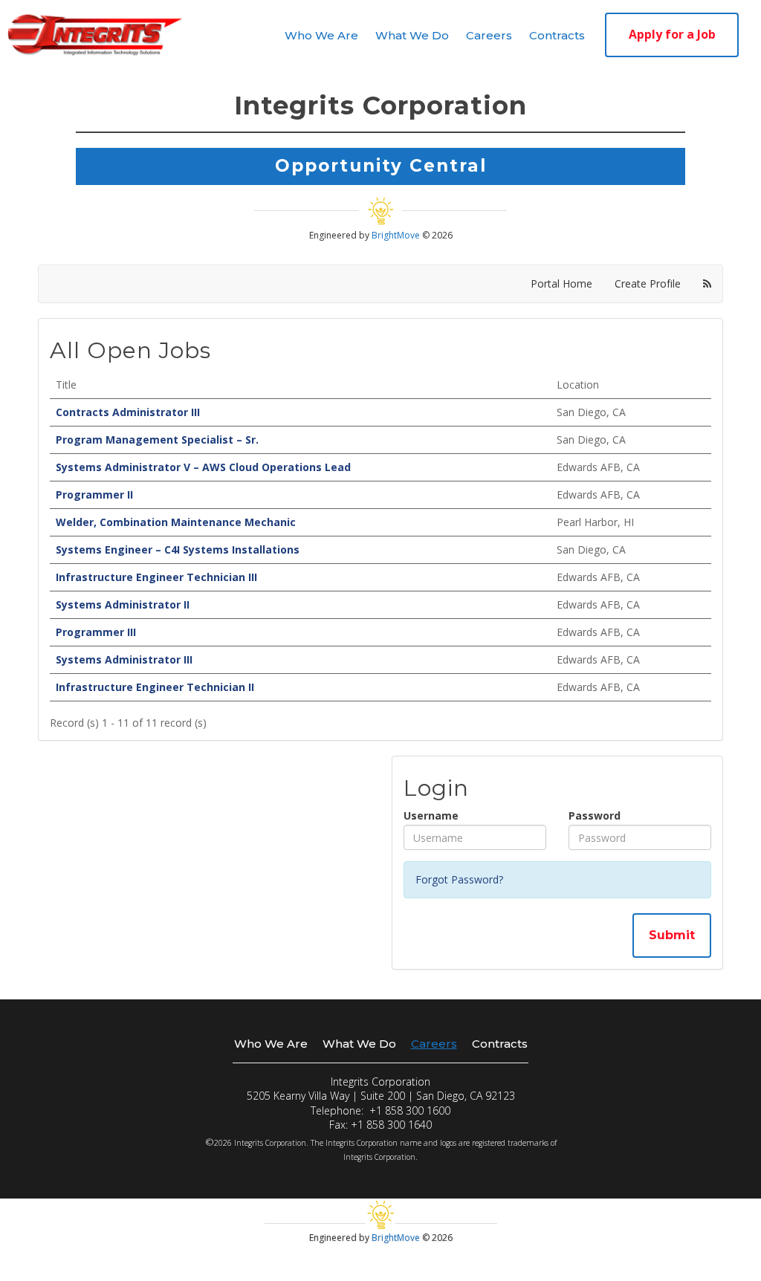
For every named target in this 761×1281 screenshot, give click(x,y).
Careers (489, 35)
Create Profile (648, 283)
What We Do (412, 35)
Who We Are (321, 35)
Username (431, 816)
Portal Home (561, 283)
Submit (672, 935)
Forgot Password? (459, 879)
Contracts (557, 35)
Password (595, 816)
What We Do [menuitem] (359, 1043)
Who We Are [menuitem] (271, 1043)
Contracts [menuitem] (500, 1043)
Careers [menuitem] (434, 1043)
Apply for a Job (672, 34)
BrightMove (397, 235)
